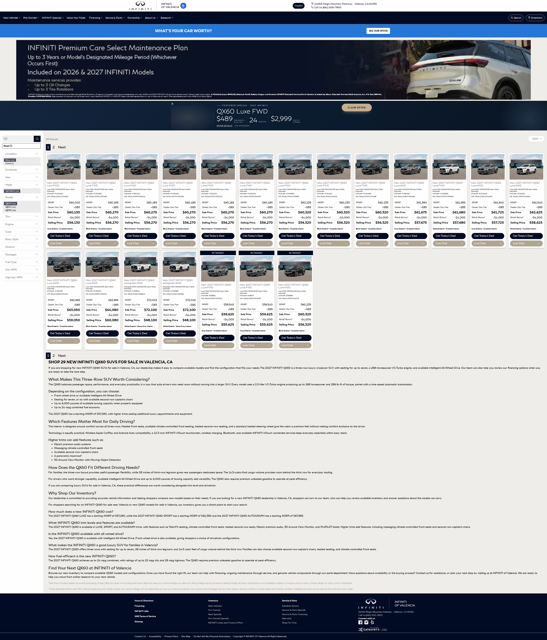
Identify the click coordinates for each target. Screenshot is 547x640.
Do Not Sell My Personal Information (212, 636)
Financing (139, 606)
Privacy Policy (171, 636)
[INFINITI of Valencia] (154, 5)
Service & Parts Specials (294, 610)
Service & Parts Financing (294, 614)
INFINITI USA (142, 611)
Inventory (213, 600)
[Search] (37, 139)
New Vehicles (215, 606)
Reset (7, 146)
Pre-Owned (214, 610)
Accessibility (155, 636)
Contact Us (140, 636)
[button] (183, 6)
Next (62, 147)
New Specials (215, 614)
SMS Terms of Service (145, 616)
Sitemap (139, 621)
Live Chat (56, 243)
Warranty (286, 618)
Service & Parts (289, 600)
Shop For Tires (289, 622)
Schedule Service (290, 606)
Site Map (186, 636)
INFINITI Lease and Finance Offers (225, 622)
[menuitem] (22, 160)
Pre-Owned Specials (218, 618)
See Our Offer (378, 30)
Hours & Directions (144, 600)
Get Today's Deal (60, 235)
